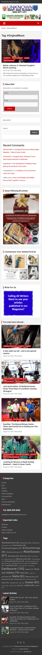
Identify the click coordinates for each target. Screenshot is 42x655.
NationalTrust (31, 579)
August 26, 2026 (8, 356)
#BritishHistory (25, 543)
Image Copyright (7, 530)
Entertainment (17, 58)
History (33, 454)
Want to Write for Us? (9, 533)
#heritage (13, 556)
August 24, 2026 (8, 431)
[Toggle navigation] (4, 23)
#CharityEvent (6, 545)
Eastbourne (8, 419)
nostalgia (14, 583)
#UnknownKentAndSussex (14, 561)
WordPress (27, 652)
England (29, 569)
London (32, 573)
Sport (3, 499)
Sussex (26, 58)
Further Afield (9, 381)
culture (31, 565)
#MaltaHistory (9, 559)
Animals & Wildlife (10, 346)
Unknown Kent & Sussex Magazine (26, 646)
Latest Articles (10, 593)
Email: (6, 100)
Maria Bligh (17, 70)
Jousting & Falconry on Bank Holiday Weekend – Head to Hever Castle (23, 629)
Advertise (5, 524)
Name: (6, 93)
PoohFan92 (7, 156)
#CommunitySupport (11, 548)
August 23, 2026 (8, 467)
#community (19, 545)
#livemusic (25, 556)
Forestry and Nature (8, 502)
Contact (4, 527)
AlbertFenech (6, 563)
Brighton (26, 563)
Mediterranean (19, 579)
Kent (5, 457)
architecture (17, 563)
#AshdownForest (10, 543)
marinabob (6, 163)
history (12, 572)
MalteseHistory (7, 579)
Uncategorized (9, 60)
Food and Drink (21, 379)
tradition (12, 585)
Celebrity (7, 58)
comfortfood (11, 565)
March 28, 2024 (8, 70)
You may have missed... (14, 322)
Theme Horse (23, 649)
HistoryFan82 (7, 149)
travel (20, 585)
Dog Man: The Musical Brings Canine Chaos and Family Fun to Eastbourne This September (20, 426)
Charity (21, 346)
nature (5, 583)
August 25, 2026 (8, 394)
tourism (5, 585)
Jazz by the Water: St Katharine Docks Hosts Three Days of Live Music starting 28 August (20, 388)
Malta (18, 576)
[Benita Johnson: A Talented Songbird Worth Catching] (21, 51)
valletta (29, 585)
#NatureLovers (23, 559)
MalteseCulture (31, 576)
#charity (35, 543)
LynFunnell (6, 577)
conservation (22, 565)
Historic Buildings (22, 454)
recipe (21, 583)
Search (5, 128)
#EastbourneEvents (14, 552)
